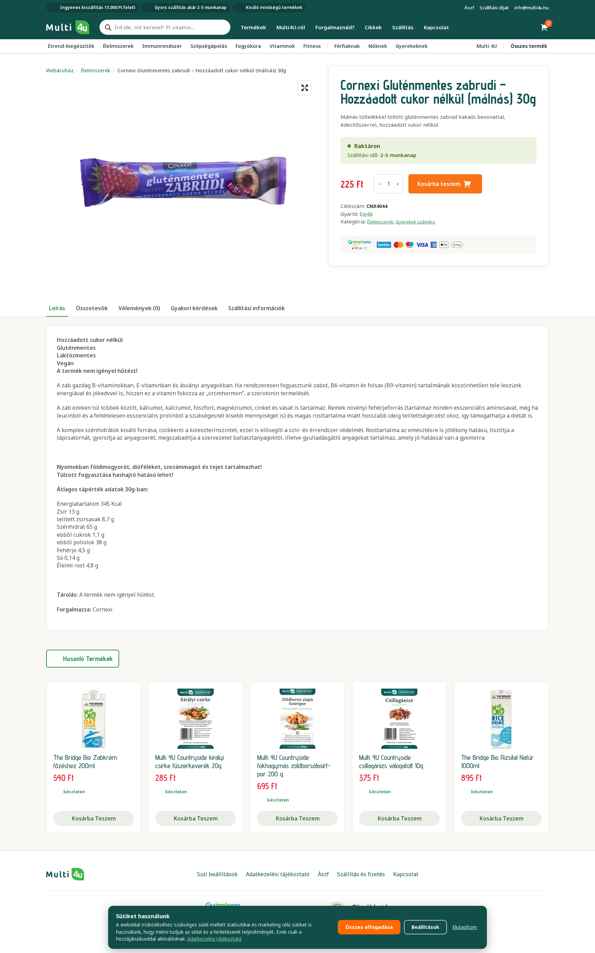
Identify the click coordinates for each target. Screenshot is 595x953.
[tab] (57, 308)
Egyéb (366, 214)
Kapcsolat (436, 27)
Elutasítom (464, 927)
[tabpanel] (297, 478)
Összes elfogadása (369, 927)
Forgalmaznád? (334, 27)
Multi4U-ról (290, 27)
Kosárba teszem (438, 184)
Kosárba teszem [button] (94, 818)
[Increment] (397, 184)
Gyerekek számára (415, 222)
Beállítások (425, 927)
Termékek (253, 27)
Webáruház (60, 70)
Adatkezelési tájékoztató (214, 939)
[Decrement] (379, 184)
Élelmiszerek (95, 70)
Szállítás (403, 27)
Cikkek (373, 27)
